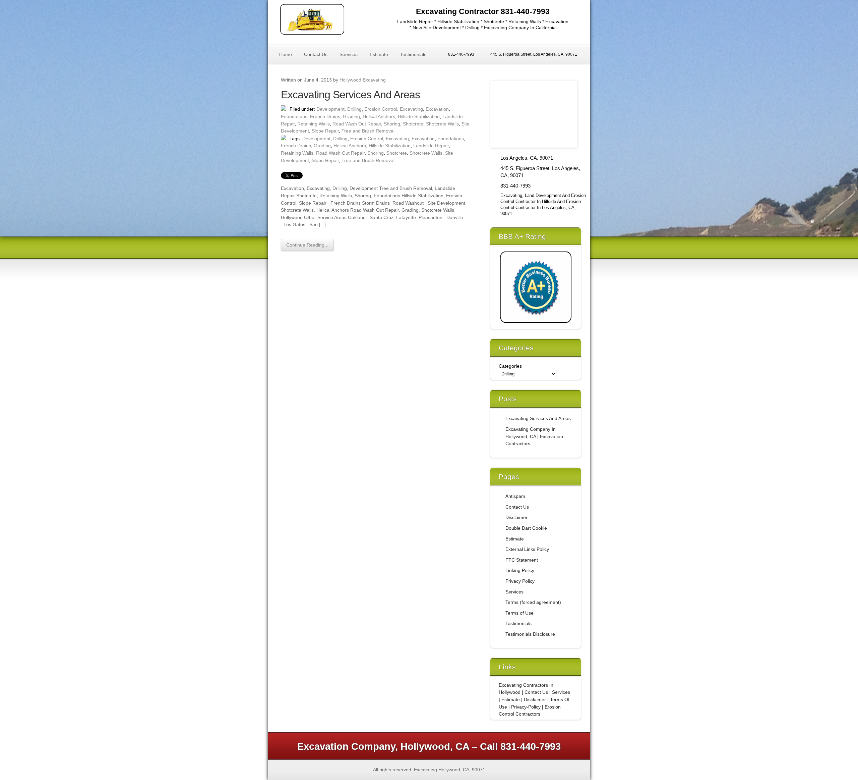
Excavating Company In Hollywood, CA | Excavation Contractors (534, 436)
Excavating (411, 109)
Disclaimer (516, 517)
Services (349, 54)
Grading (351, 116)
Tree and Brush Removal (368, 131)
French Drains (325, 116)
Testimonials (413, 54)
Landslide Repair (431, 145)
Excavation (437, 109)
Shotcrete (413, 123)
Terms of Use (519, 613)
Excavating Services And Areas (350, 95)
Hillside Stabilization (419, 116)
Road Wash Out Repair (356, 123)
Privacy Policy (520, 581)
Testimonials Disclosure (530, 634)
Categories (510, 366)
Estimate (379, 54)
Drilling (354, 109)
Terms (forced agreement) (533, 602)
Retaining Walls (313, 123)
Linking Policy (519, 570)
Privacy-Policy (526, 707)
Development (330, 109)
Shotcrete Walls (442, 123)
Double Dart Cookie (526, 528)
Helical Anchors (379, 116)
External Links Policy (527, 549)
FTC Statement (521, 560)
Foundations (294, 116)
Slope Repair (325, 131)
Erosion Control (380, 109)
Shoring (392, 123)
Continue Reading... (307, 245)
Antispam (515, 496)
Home (285, 54)
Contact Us (315, 54)
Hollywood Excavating (363, 80)
